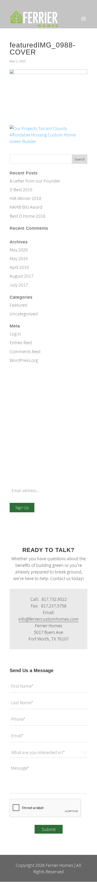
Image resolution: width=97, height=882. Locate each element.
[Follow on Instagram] (32, 660)
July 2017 (19, 285)
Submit (49, 829)
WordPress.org (24, 360)
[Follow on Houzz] (23, 660)
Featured (18, 305)
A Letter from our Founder (35, 181)
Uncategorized (24, 314)
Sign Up (22, 507)
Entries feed (21, 342)
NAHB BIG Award (26, 207)
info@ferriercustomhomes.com (54, 373)
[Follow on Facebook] (13, 660)
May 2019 (19, 258)
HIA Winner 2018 (25, 198)
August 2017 (21, 276)
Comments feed (25, 351)
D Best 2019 (21, 189)
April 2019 (19, 267)
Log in (15, 334)
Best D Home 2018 (27, 216)
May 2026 (19, 250)
